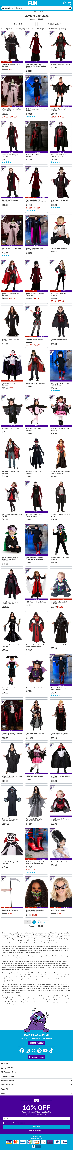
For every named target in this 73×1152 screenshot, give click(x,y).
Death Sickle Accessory (10, 910)
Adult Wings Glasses (58, 910)
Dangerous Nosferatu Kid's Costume (11, 65)
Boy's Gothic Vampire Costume (33, 472)
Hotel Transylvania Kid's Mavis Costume (36, 110)
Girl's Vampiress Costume (34, 339)
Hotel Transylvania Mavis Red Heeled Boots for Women (36, 863)
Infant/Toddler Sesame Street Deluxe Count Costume (10, 559)
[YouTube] (45, 1050)
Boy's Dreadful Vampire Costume (10, 201)
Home (6, 1063)
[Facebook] (21, 1050)
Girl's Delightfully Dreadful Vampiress (35, 294)
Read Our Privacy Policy (36, 1130)
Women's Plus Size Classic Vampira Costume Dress (59, 734)
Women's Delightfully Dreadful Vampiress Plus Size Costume (36, 66)
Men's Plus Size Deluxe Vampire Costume (58, 155)
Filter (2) (17, 24)
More (3, 1093)
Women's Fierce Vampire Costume (10, 294)
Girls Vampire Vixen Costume (60, 64)
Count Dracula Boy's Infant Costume (60, 820)
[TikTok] (51, 1050)
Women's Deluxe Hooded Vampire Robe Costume (35, 646)
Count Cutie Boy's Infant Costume (59, 603)
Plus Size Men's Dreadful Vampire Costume (34, 515)
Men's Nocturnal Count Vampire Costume (10, 603)
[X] (33, 1050)
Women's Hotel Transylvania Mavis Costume (60, 688)
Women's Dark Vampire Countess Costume (34, 820)
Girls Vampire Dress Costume (36, 602)
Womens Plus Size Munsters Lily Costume (11, 110)
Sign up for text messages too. (16, 1123)
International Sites (7, 1085)
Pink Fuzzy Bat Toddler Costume (34, 429)
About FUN (5, 1089)
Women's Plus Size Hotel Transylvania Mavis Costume (35, 558)
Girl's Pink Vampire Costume (35, 776)
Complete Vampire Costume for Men (60, 515)
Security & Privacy (7, 1080)
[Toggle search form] (64, 3)
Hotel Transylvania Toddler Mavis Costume (60, 384)
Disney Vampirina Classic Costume (10, 688)
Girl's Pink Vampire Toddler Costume (60, 429)
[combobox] (41, 8)
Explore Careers (36, 1043)
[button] (69, 3)
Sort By (53, 24)
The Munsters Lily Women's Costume (11, 249)
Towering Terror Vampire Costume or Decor (10, 820)
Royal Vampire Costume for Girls (60, 201)
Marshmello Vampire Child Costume (11, 863)
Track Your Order (10, 1072)
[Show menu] (2, 3)
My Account (8, 1068)
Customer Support (7, 1076)
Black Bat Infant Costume (10, 428)
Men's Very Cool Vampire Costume (10, 472)
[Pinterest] (39, 1050)
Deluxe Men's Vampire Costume (33, 155)
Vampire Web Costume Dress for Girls (12, 515)
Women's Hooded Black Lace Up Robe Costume (12, 777)
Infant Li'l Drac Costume (59, 248)
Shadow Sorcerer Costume (60, 645)
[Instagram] (27, 1050)
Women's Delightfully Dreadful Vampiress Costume (36, 201)
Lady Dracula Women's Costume (58, 110)
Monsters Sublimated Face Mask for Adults (35, 911)
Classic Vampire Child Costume (9, 384)
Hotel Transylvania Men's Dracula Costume (34, 249)
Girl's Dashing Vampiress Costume (59, 294)
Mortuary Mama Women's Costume (10, 646)
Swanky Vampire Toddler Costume (59, 340)
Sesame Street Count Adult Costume (60, 558)
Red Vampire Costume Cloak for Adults (60, 777)
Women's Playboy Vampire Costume (35, 734)
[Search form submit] (70, 8)
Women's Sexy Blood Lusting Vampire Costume (60, 472)
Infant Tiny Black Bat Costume (36, 688)
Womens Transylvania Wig (59, 862)
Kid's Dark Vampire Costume (35, 383)
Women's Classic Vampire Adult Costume (10, 340)
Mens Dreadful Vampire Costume (10, 155)
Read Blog (37, 1057)
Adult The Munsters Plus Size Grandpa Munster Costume (12, 734)
